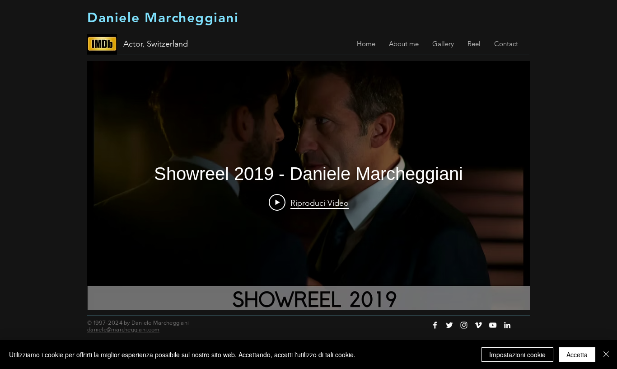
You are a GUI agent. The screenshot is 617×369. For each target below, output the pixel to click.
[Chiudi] (606, 354)
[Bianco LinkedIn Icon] (507, 325)
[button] (403, 44)
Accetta (577, 354)
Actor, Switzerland (155, 44)
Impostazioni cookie (517, 354)
